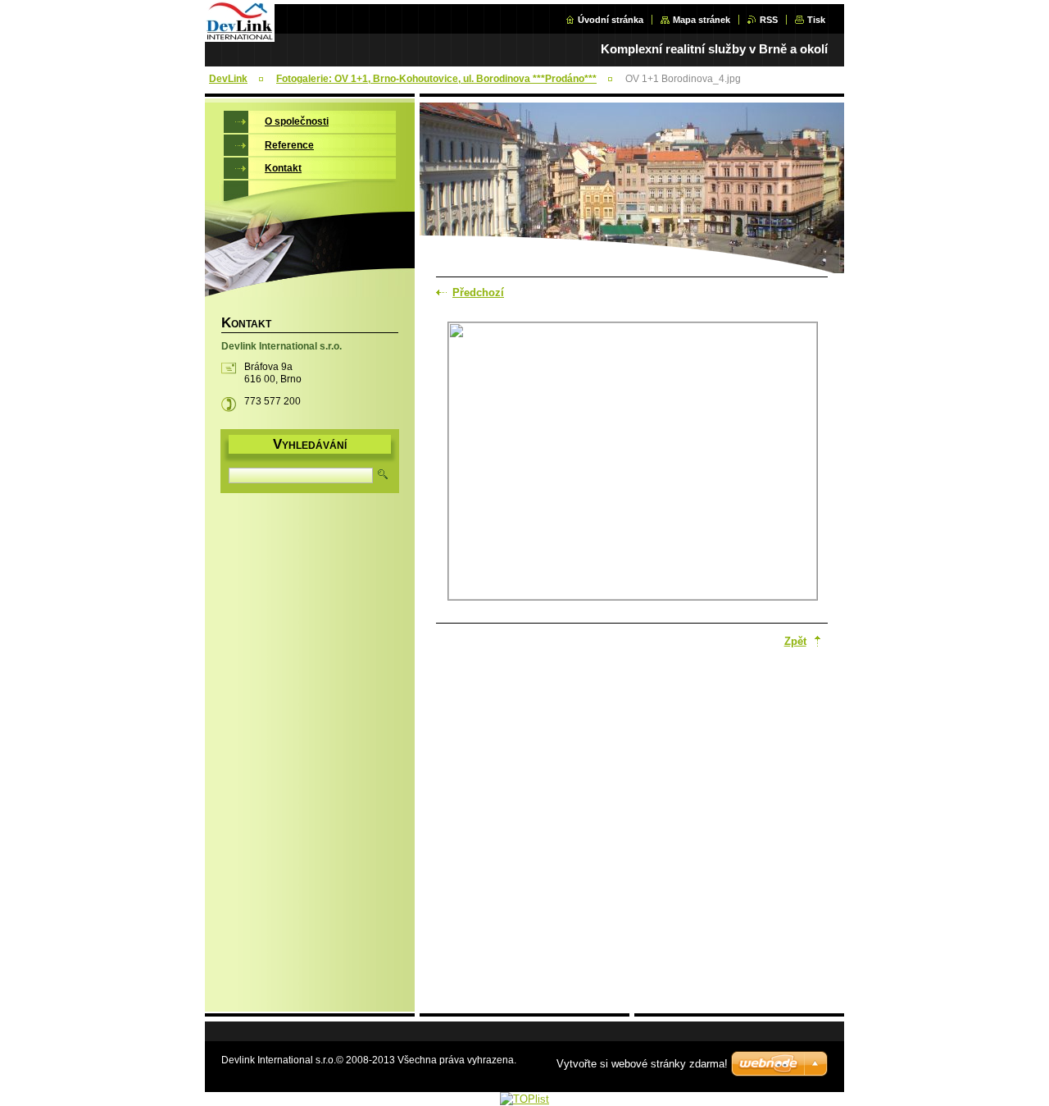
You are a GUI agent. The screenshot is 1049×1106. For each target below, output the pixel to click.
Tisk (816, 20)
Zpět (795, 641)
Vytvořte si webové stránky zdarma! (642, 1064)
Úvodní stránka (610, 20)
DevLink (228, 79)
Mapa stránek (701, 20)
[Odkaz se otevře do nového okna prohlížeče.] (632, 462)
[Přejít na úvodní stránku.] (240, 38)
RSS (769, 20)
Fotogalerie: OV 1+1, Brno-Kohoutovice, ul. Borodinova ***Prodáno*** (436, 79)
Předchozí (478, 292)
